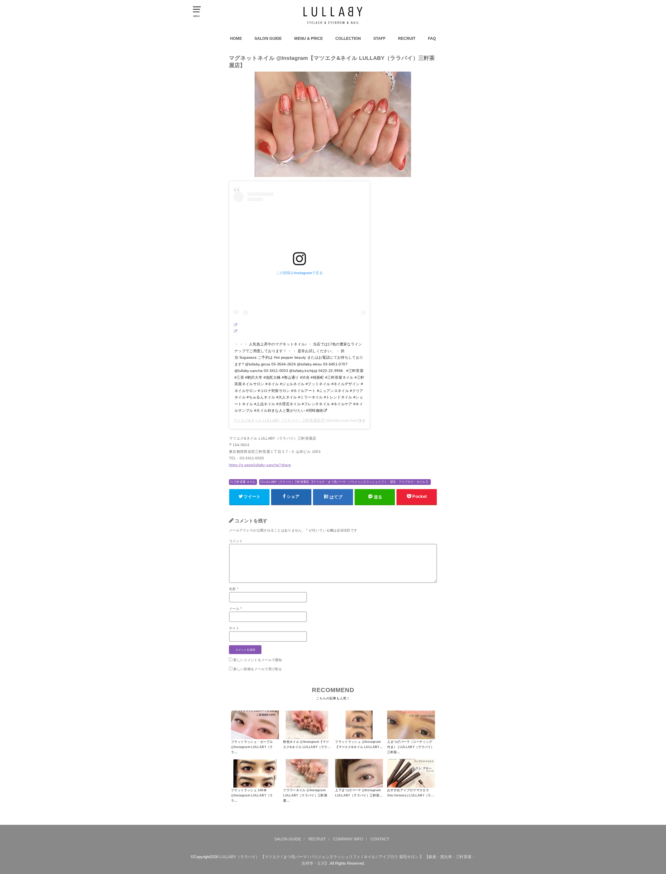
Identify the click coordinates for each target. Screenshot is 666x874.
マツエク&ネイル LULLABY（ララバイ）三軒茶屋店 (277, 420)
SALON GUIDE (268, 38)
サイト (234, 628)
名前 (233, 589)
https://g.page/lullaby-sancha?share (260, 465)
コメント (236, 541)
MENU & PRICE (308, 38)
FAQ (432, 38)
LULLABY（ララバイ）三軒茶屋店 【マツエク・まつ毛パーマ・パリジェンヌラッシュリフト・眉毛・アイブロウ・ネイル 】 (346, 481)
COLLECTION (348, 38)
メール (235, 609)
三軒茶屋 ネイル (244, 481)
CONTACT (379, 839)
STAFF (379, 38)
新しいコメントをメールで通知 (257, 660)
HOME (236, 38)
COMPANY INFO (348, 839)
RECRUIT (406, 38)
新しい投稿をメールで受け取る (257, 669)
